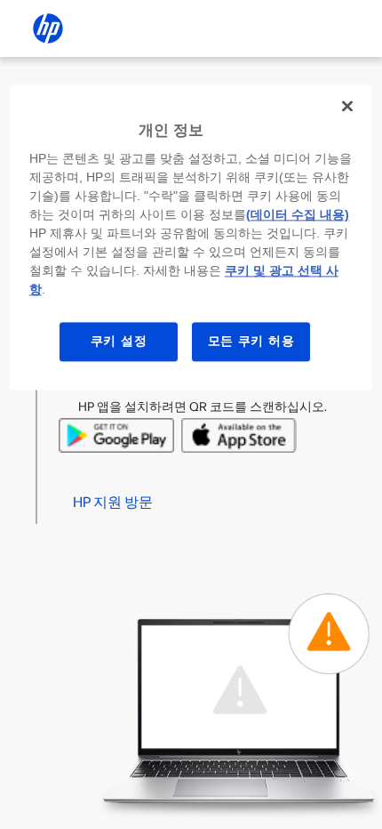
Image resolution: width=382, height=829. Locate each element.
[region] (191, 237)
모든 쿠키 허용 (251, 341)
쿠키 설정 (119, 341)
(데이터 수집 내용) (297, 215)
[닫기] (347, 105)
